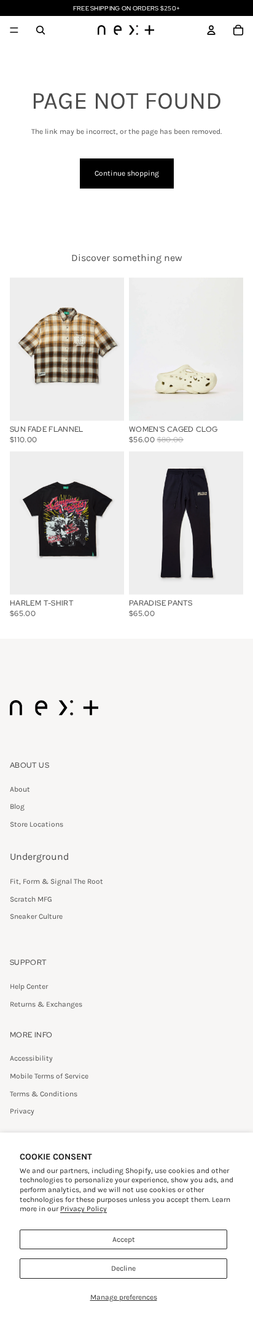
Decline (123, 1268)
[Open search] (40, 30)
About (20, 789)
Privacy (22, 1111)
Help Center (29, 986)
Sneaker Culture (36, 916)
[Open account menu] (211, 30)
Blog (17, 806)
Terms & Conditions (43, 1094)
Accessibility (31, 1058)
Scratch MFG (31, 899)
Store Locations (36, 824)
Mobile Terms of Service (49, 1076)
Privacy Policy (83, 1208)
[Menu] (14, 30)
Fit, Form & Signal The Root (56, 881)
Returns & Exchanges (46, 1004)
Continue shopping (127, 173)
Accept (123, 1239)
